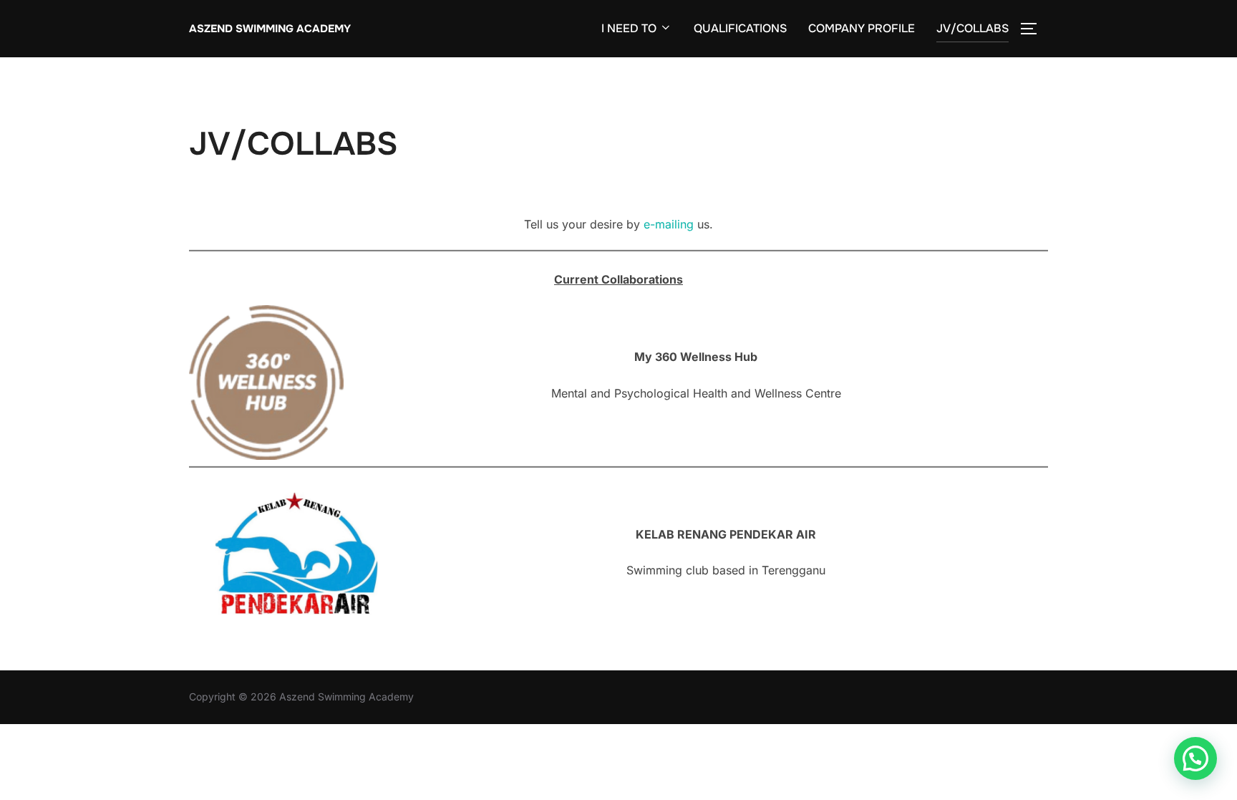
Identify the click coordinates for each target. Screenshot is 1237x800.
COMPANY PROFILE (861, 28)
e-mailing (670, 224)
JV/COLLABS (972, 28)
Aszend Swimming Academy (270, 28)
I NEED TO (628, 28)
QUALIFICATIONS (740, 28)
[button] (1195, 758)
